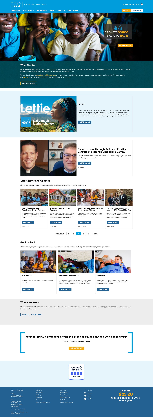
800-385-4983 (15, 407)
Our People (39, 395)
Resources (39, 397)
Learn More (125, 45)
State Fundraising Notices (43, 402)
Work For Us (39, 392)
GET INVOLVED (28, 83)
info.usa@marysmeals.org (18, 409)
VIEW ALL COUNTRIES (31, 315)
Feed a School (73, 10)
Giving (60, 10)
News (52, 10)
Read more (85, 122)
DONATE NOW (77, 348)
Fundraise (137, 10)
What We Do (27, 10)
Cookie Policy (64, 400)
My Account (39, 400)
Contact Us (39, 390)
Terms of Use (63, 390)
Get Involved (41, 10)
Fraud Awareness (65, 397)
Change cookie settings (66, 402)
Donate (126, 10)
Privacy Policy (64, 395)
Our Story (15, 10)
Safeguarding (63, 392)
